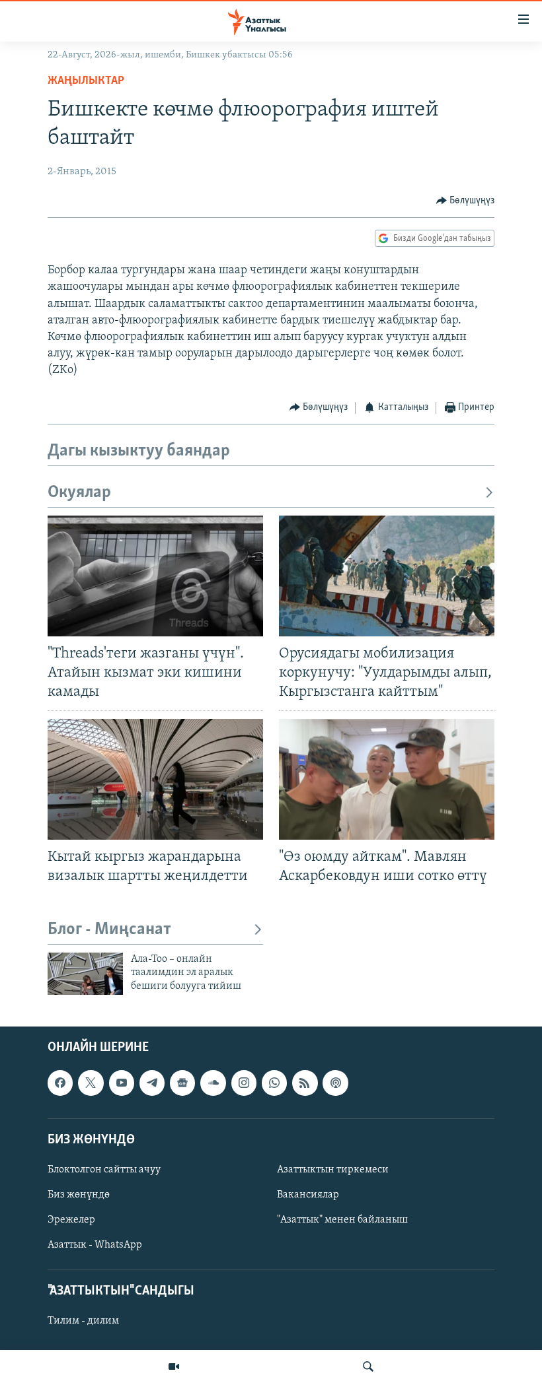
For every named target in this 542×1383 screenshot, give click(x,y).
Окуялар (79, 493)
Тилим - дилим (83, 1321)
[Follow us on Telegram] (152, 1083)
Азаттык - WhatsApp (95, 1245)
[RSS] (304, 1083)
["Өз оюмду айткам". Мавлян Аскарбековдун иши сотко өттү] (386, 779)
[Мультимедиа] (174, 1366)
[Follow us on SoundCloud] (212, 1083)
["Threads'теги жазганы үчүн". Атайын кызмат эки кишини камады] (155, 576)
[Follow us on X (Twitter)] (90, 1083)
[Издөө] (368, 1366)
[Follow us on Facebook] (60, 1083)
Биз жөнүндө (79, 1195)
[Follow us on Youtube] (121, 1083)
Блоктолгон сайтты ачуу (104, 1169)
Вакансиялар (308, 1195)
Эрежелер (71, 1220)
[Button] (465, 200)
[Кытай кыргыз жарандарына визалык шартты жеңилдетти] (155, 779)
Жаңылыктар (86, 81)
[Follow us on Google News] (182, 1083)
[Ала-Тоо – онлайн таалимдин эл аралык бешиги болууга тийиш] (85, 974)
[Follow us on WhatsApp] (274, 1083)
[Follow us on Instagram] (243, 1083)
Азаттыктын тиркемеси (333, 1169)
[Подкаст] (335, 1083)
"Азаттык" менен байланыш (342, 1220)
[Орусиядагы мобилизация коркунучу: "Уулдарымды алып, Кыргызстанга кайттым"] (386, 576)
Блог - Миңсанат (109, 930)
